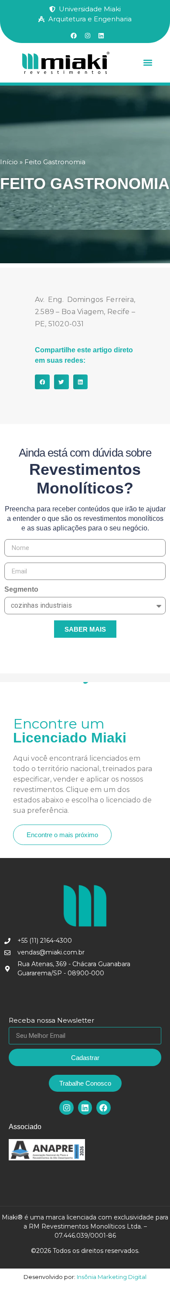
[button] (148, 63)
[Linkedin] (85, 1107)
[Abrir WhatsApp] (148, 1270)
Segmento (21, 589)
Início (9, 162)
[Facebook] (103, 1107)
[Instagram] (66, 1107)
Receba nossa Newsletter (51, 1020)
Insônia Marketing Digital (110, 1276)
